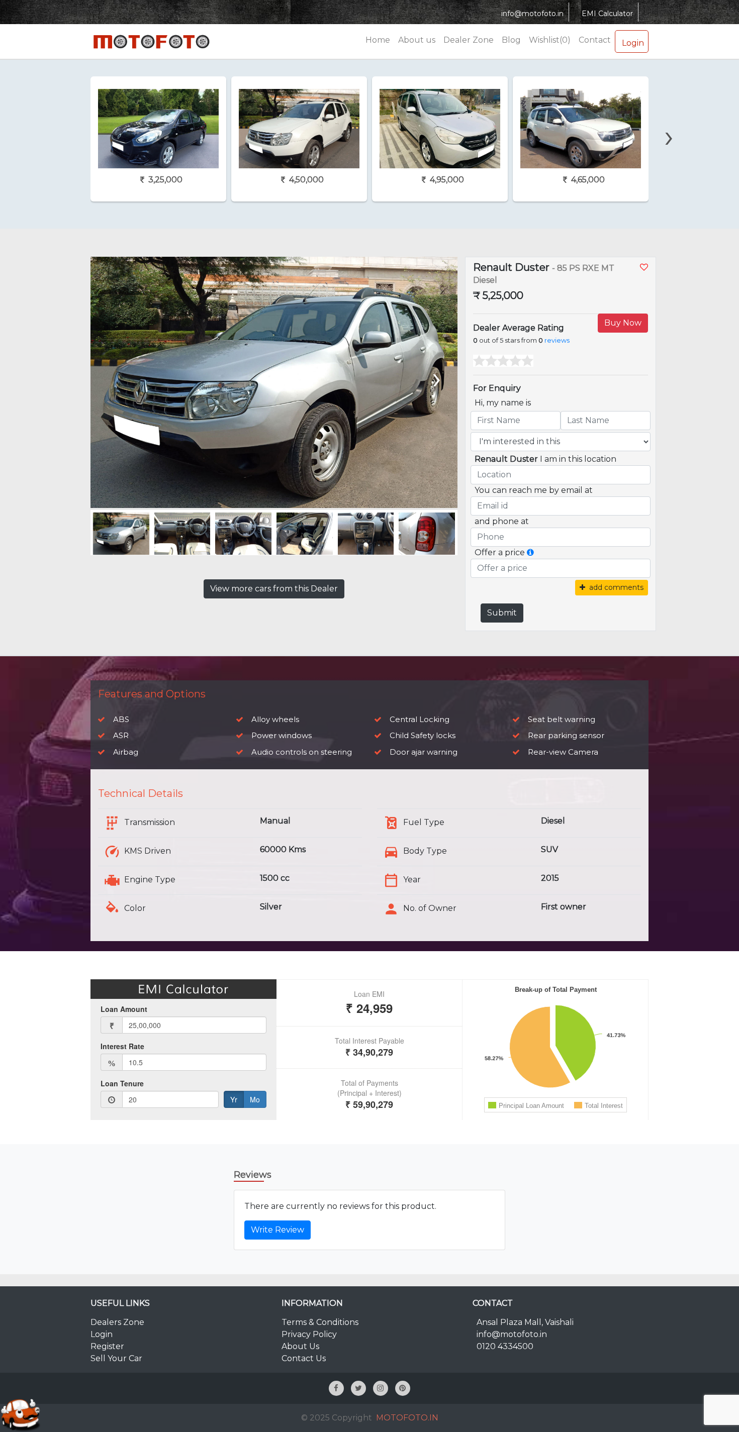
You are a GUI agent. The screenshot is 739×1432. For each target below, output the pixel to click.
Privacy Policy (309, 1334)
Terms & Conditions (320, 1322)
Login (633, 43)
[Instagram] (380, 1388)
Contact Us (304, 1358)
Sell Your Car (116, 1358)
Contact (595, 40)
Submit (502, 613)
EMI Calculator (607, 13)
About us (416, 40)
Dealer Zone (468, 40)
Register (107, 1346)
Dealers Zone (117, 1322)
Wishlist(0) (550, 40)
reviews (557, 340)
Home (377, 40)
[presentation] (67, 119)
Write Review (277, 1230)
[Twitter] (358, 1388)
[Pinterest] (402, 1388)
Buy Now (622, 323)
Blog (511, 40)
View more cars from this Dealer (274, 588)
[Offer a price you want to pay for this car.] (530, 552)
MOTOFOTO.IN (407, 1417)
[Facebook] (336, 1388)
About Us (300, 1346)
